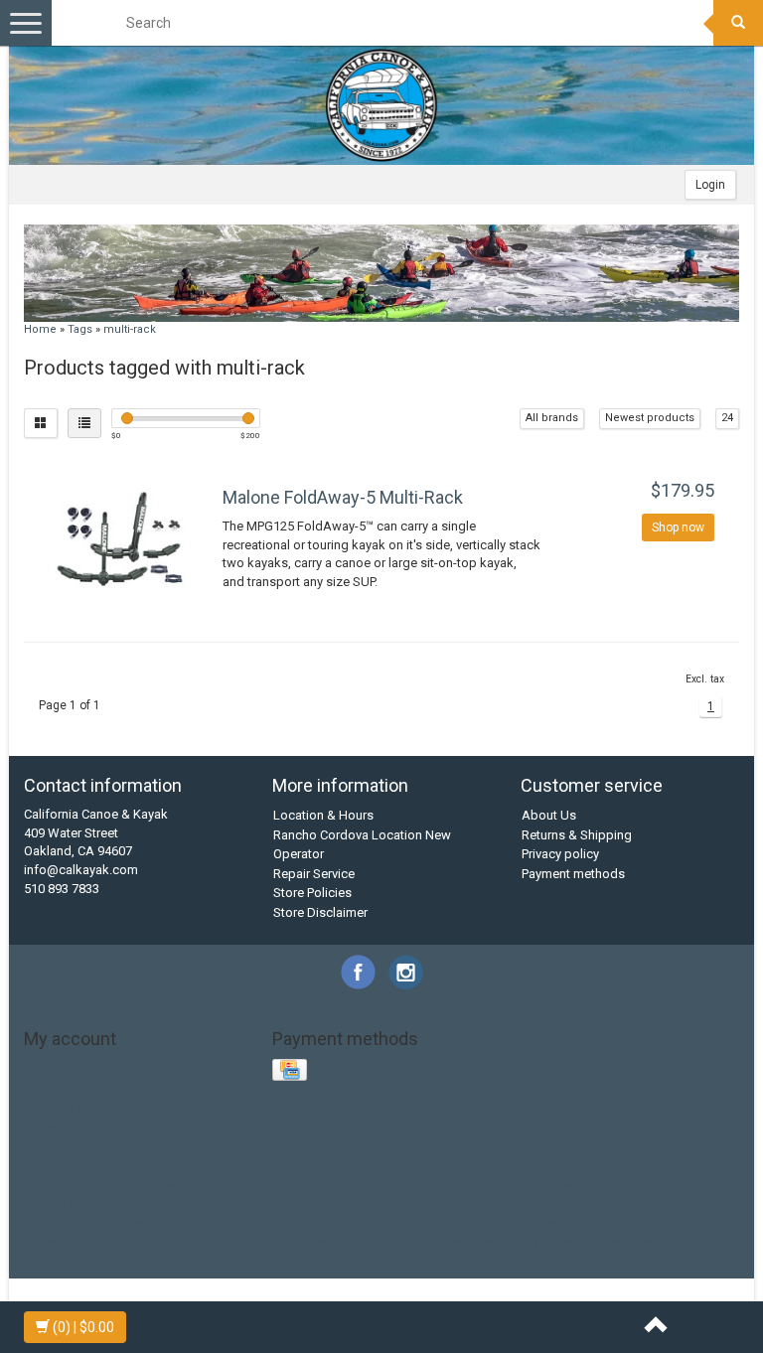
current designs (150, 1203)
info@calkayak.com (81, 869)
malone (322, 1221)
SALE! (444, 1184)
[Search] (738, 23)
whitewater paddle (382, 1258)
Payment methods (573, 873)
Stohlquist (545, 1184)
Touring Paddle (626, 1184)
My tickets (54, 1107)
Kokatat (257, 1184)
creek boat (65, 1203)
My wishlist (56, 1126)
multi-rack (129, 329)
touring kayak (226, 1240)
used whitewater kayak (487, 1240)
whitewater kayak (659, 1240)
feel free (280, 1203)
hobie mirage (477, 1203)
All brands (552, 417)
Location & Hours (323, 815)
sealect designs (621, 1221)
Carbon (118, 1184)
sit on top (703, 1221)
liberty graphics (248, 1221)
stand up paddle (95, 1240)
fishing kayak (350, 1203)
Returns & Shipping (577, 834)
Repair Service (314, 873)
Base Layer (57, 1184)
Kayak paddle (187, 1184)
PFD (406, 1184)
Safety (488, 1184)
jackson (699, 1203)
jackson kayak (69, 1221)
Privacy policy (560, 853)
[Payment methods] (291, 1071)
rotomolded (465, 1221)
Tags (80, 329)
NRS (374, 1184)
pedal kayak (387, 1221)
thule (165, 1240)
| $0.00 (83, 1327)
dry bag (225, 1203)
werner (581, 1240)
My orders (53, 1087)
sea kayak (537, 1221)
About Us (549, 815)
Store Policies (312, 892)
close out (704, 1184)
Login (710, 185)
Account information (84, 1068)
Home (40, 329)
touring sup (307, 1240)
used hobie (381, 1240)
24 (727, 417)
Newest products (649, 417)
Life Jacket (321, 1184)
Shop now (678, 527)
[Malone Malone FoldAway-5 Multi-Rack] (121, 540)
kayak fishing (157, 1221)
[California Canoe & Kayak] (381, 105)
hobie (413, 1203)
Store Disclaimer (320, 912)
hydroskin (552, 1203)
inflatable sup (628, 1203)
